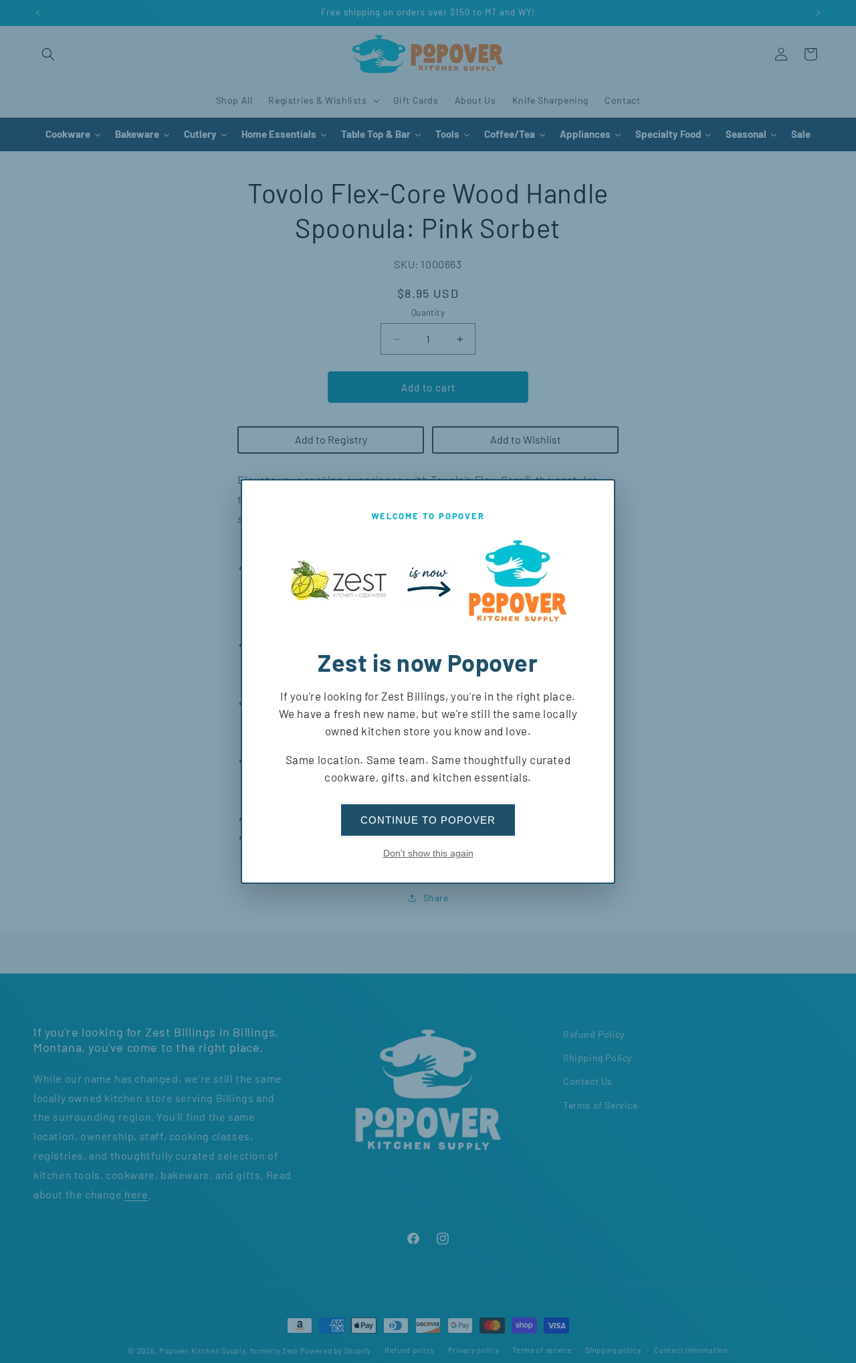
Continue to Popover (428, 820)
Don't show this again (428, 853)
